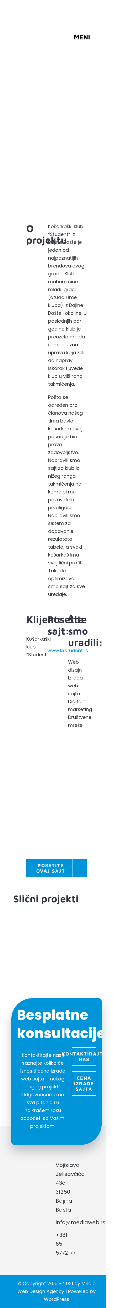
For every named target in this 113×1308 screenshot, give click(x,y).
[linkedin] (88, 1201)
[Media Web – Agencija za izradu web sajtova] (56, 7)
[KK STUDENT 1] (56, 752)
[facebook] (76, 1201)
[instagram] (76, 1215)
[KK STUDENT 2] (56, 810)
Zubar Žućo (35, 932)
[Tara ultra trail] (77, 944)
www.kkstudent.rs (67, 650)
